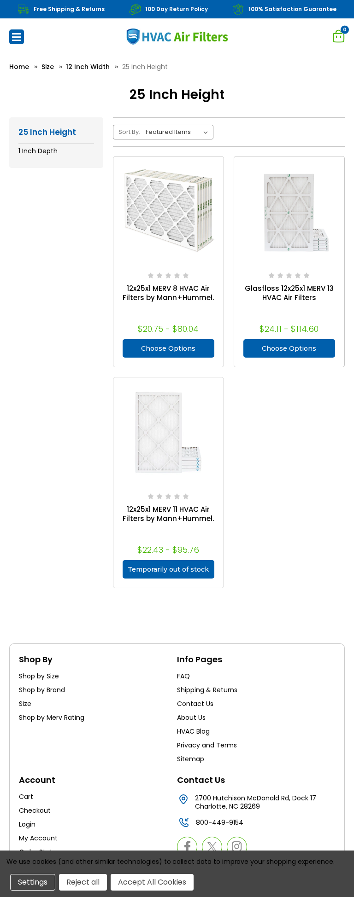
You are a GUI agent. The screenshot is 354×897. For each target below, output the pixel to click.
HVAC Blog (193, 731)
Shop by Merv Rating (51, 717)
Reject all (83, 882)
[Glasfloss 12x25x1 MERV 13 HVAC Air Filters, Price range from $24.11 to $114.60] (289, 211)
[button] (16, 36)
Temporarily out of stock (168, 569)
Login (27, 824)
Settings (32, 882)
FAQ (183, 676)
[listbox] (178, 132)
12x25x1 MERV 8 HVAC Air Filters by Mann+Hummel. (168, 293)
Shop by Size (39, 676)
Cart (26, 796)
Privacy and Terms (207, 745)
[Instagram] (237, 847)
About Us (191, 717)
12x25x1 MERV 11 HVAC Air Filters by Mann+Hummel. (168, 514)
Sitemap (190, 759)
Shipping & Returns (207, 689)
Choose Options (168, 348)
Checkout (35, 810)
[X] (212, 847)
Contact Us (195, 703)
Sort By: (129, 131)
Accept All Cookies (152, 882)
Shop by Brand (42, 689)
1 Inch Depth (38, 151)
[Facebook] (187, 847)
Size (25, 703)
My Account (38, 838)
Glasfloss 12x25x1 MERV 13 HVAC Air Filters (289, 293)
